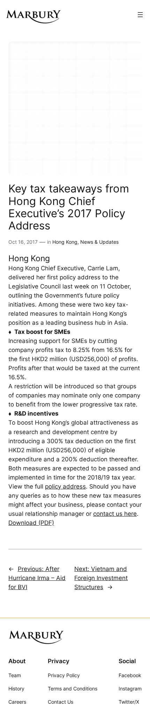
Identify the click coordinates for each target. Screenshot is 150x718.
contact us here (115, 513)
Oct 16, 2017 (23, 242)
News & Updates (99, 242)
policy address (65, 486)
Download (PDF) (31, 522)
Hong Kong (64, 242)
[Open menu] (140, 14)
